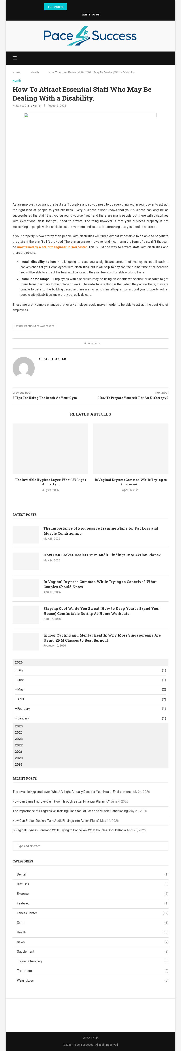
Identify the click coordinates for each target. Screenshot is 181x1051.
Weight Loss (92, 980)
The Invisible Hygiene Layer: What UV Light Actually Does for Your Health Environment (72, 791)
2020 (19, 758)
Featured (92, 903)
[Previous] (71, 6)
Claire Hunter (33, 105)
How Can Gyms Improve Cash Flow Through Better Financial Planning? (61, 801)
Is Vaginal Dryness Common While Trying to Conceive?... (131, 482)
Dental (92, 874)
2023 (19, 739)
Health (35, 72)
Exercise (92, 893)
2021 (18, 752)
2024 (19, 732)
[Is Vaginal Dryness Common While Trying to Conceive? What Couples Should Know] (130, 448)
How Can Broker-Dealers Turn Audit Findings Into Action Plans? (102, 555)
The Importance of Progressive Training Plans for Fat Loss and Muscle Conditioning (100, 530)
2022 (19, 745)
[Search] (166, 58)
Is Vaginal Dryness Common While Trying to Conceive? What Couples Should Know (100, 584)
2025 (19, 726)
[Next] (76, 6)
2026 (19, 662)
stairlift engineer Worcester (34, 326)
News (92, 942)
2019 (18, 764)
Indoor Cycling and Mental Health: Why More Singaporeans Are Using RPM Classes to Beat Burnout (102, 637)
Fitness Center (92, 913)
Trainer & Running (92, 961)
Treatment (92, 971)
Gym (92, 922)
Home (16, 72)
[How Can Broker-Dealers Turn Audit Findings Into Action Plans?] (26, 561)
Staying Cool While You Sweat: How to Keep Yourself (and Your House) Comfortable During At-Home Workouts (101, 611)
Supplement (92, 951)
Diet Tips (92, 884)
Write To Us (91, 14)
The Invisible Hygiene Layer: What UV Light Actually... (50, 482)
